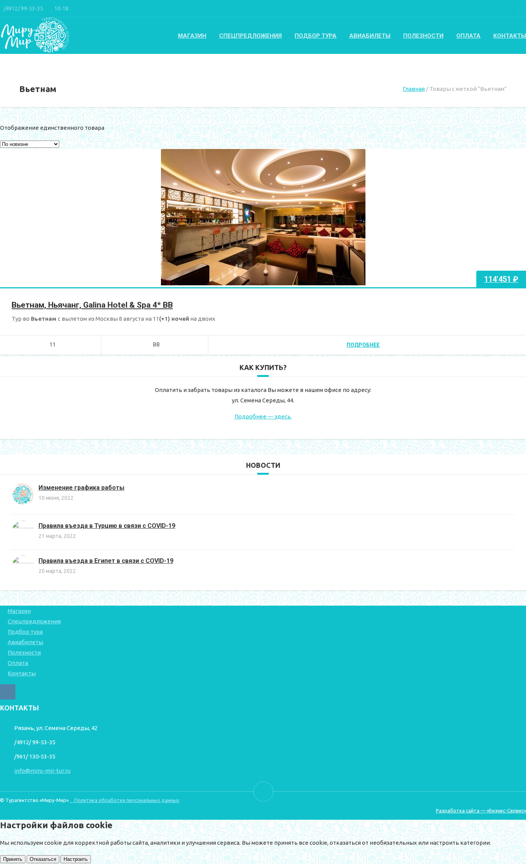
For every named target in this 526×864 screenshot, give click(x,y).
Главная (414, 88)
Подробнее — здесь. (263, 416)
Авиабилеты (369, 35)
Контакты (509, 35)
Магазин (192, 35)
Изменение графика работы (81, 487)
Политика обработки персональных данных (124, 800)
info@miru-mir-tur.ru (42, 770)
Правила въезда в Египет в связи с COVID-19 (106, 560)
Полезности (423, 35)
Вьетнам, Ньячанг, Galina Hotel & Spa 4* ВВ (92, 305)
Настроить (76, 859)
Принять (12, 859)
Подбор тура (316, 35)
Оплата (468, 35)
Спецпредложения (250, 35)
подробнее (363, 345)
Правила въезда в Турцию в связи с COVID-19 (107, 525)
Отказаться (43, 859)
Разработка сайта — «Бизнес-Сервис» (481, 810)
